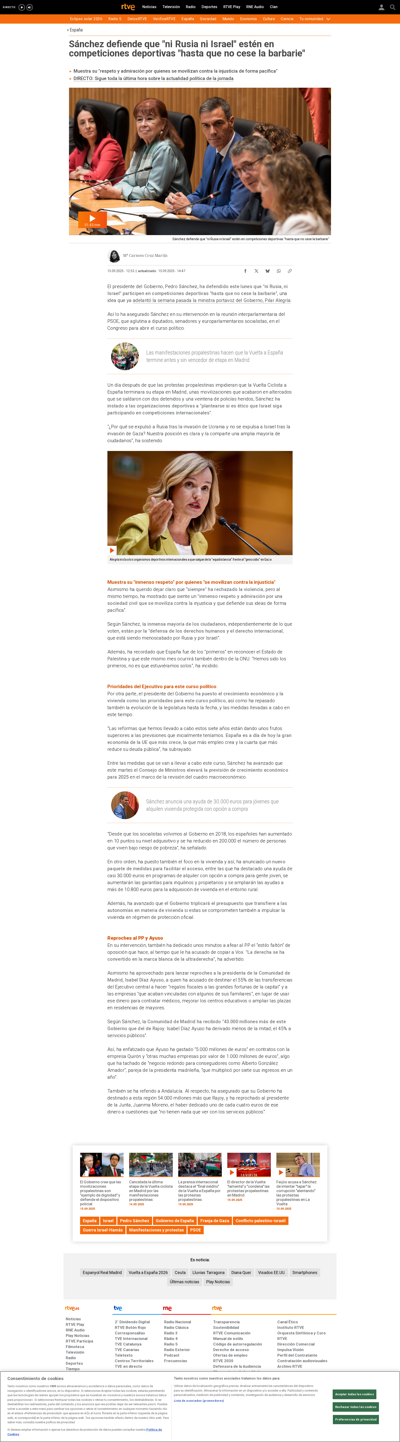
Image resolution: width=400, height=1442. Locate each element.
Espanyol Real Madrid (102, 1272)
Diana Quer (241, 1272)
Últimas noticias (184, 1281)
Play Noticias (218, 1281)
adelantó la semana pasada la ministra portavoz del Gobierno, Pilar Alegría (212, 300)
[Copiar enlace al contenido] (289, 269)
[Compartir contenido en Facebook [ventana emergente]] (245, 269)
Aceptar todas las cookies (354, 1394)
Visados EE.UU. (271, 1272)
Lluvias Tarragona (209, 1272)
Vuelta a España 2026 (148, 1272)
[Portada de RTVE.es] (128, 7)
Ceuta (180, 1272)
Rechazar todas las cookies (355, 1407)
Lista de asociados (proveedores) (199, 1400)
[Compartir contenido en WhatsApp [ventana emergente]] (278, 269)
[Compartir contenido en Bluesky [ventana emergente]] (267, 269)
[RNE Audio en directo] (29, 7)
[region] (200, 1406)
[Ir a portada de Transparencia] (274, 1309)
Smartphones (304, 1272)
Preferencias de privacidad (356, 1419)
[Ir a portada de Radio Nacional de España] (186, 1309)
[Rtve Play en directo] (21, 7)
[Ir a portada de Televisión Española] (137, 1309)
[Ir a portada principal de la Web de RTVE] (87, 1308)
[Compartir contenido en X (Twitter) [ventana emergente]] (256, 269)
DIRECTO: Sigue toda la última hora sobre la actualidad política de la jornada (154, 78)
